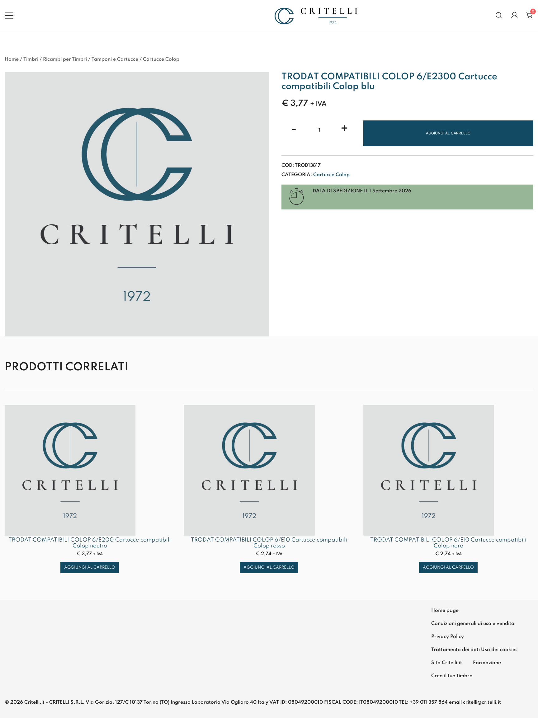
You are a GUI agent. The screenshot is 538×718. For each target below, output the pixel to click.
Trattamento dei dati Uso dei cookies (474, 649)
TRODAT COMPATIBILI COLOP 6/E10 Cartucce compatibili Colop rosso (269, 543)
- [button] (294, 129)
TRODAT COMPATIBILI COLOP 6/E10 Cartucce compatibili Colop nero (448, 543)
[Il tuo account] (514, 15)
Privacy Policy (447, 636)
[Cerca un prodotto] (499, 15)
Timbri (30, 59)
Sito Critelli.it (446, 662)
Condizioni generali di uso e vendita (472, 623)
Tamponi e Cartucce (115, 59)
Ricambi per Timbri (65, 59)
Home (12, 59)
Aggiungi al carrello (448, 133)
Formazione (487, 662)
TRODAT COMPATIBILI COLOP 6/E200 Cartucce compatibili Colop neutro (89, 543)
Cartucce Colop (161, 59)
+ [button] (344, 129)
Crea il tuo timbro (452, 675)
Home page (445, 610)
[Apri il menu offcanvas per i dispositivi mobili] (9, 15)
